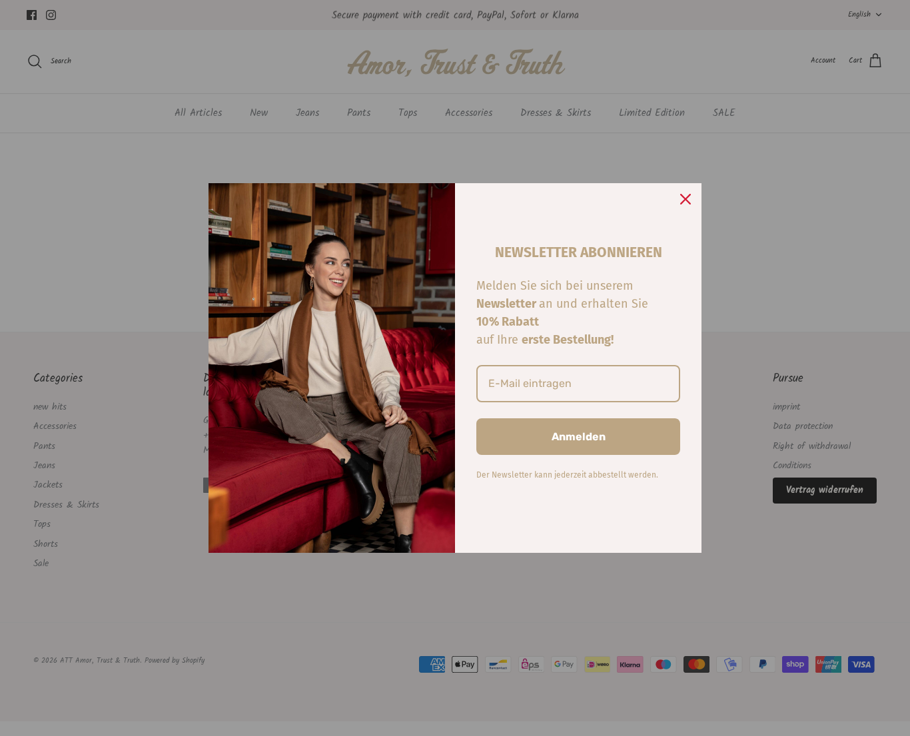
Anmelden (579, 436)
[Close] (685, 199)
